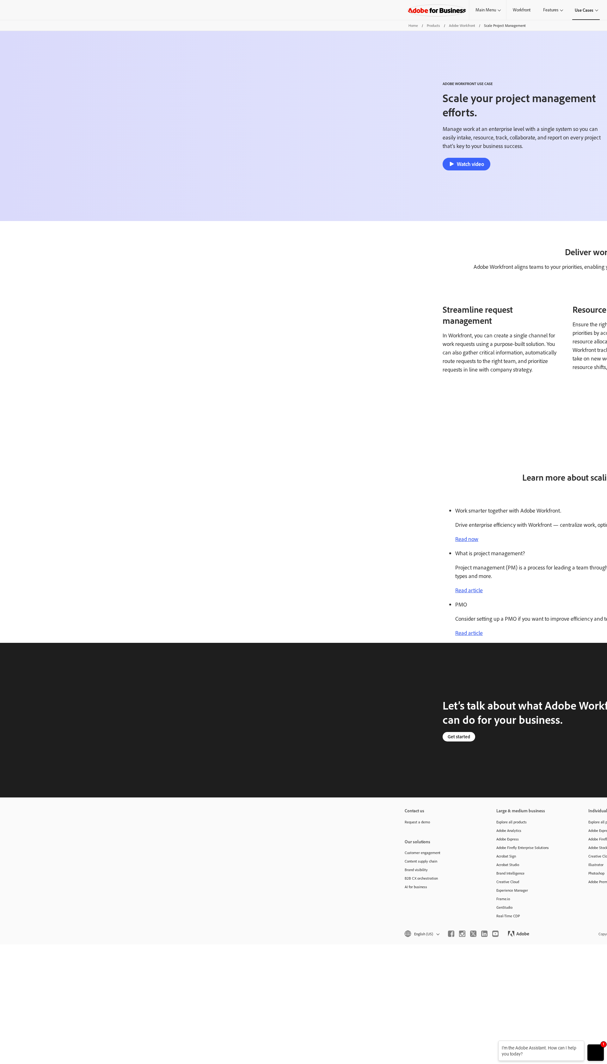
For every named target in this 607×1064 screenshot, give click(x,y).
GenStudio (504, 907)
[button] (421, 934)
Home (413, 25)
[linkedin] (484, 934)
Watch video (470, 164)
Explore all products (511, 822)
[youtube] (495, 934)
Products (433, 25)
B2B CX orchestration (421, 878)
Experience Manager (512, 890)
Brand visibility (416, 869)
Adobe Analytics (508, 830)
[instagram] (462, 934)
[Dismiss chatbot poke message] (494, 1044)
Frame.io (503, 898)
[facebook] (451, 934)
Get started (459, 737)
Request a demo (417, 822)
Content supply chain (421, 861)
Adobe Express (507, 839)
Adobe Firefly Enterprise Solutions (522, 847)
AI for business (416, 886)
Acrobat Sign (506, 856)
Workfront (521, 10)
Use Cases (584, 10)
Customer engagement (422, 852)
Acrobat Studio (507, 864)
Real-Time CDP (508, 915)
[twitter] (473, 934)
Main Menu (485, 10)
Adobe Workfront (462, 25)
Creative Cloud (507, 881)
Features (550, 10)
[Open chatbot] (595, 1052)
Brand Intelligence (510, 873)
